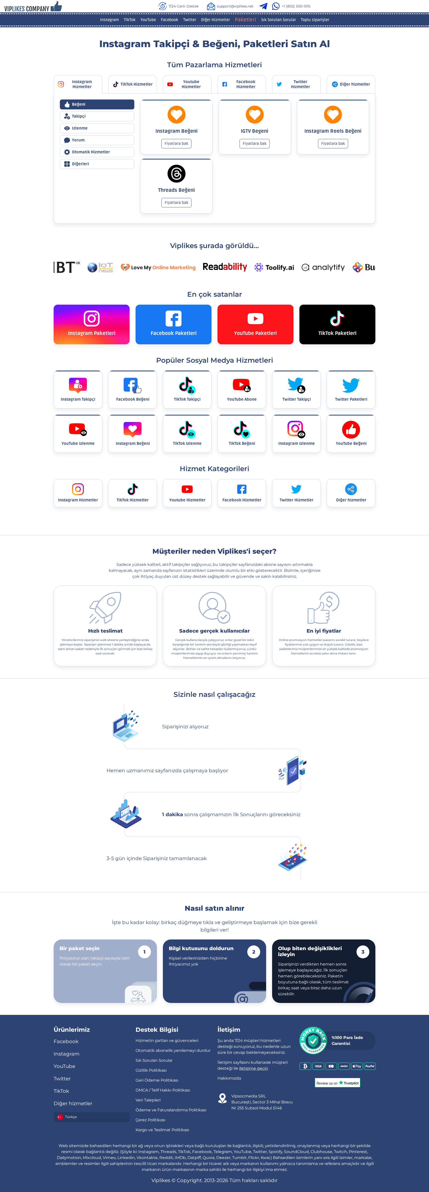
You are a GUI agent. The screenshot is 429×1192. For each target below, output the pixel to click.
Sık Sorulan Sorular (278, 19)
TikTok (130, 19)
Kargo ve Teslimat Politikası (162, 1130)
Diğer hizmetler (73, 1103)
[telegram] (264, 6)
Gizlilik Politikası (151, 1070)
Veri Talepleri (148, 1100)
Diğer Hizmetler (215, 19)
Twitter (189, 19)
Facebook (169, 19)
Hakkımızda (229, 1078)
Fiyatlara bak (176, 143)
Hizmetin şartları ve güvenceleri (167, 1040)
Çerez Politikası (150, 1120)
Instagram (109, 19)
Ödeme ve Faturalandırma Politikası (171, 1110)
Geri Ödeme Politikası (157, 1080)
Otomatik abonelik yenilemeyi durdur (173, 1050)
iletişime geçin (253, 1068)
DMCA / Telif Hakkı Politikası (163, 1090)
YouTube (148, 19)
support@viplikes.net (235, 6)
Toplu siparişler (315, 19)
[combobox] (92, 1117)
